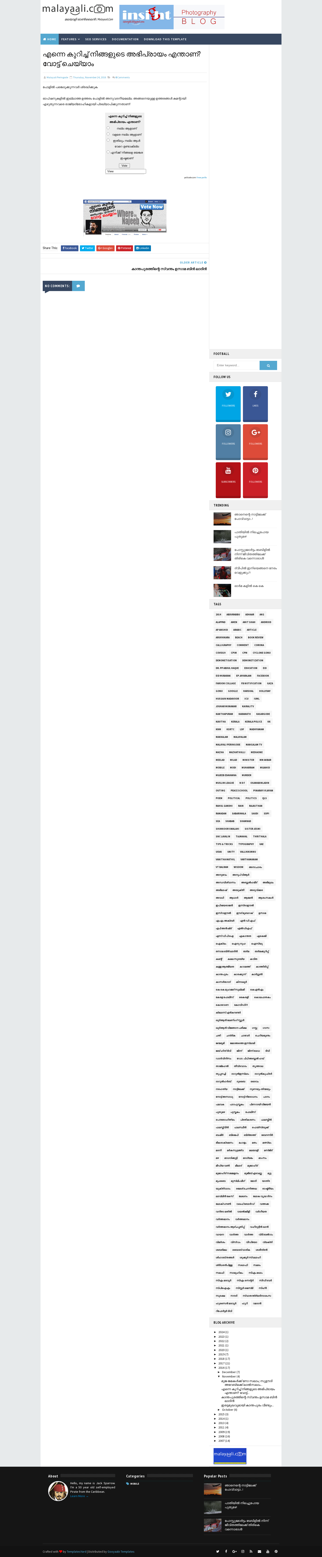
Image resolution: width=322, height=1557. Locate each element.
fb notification (251, 683)
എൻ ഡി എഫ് (247, 920)
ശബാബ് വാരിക (241, 1249)
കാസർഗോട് (223, 981)
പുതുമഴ (220, 1112)
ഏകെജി (261, 935)
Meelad (220, 759)
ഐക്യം (221, 943)
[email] (259, 1551)
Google (233, 691)
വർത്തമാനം (242, 1219)
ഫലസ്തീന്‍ (266, 1119)
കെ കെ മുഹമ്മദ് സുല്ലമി (230, 989)
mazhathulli (237, 752)
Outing (220, 790)
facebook (263, 675)
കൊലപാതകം (262, 997)
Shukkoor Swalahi (227, 828)
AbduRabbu (233, 614)
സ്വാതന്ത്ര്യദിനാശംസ (257, 1295)
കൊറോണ (222, 1004)
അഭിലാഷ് (221, 890)
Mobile (220, 767)
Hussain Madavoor (227, 698)
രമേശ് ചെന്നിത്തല (246, 1188)
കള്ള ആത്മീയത (225, 966)
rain (241, 805)
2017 (221, 1363)
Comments (122, 77)
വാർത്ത (248, 1234)
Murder (246, 775)
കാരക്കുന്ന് (240, 974)
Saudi (254, 813)
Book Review (255, 637)
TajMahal (242, 836)
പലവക (220, 1104)
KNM (218, 729)
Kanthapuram (224, 714)
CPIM (234, 652)
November (229, 1376)
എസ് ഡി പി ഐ (225, 935)
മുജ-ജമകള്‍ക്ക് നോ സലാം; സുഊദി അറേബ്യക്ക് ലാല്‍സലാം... (246, 1383)
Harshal (248, 691)
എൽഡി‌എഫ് (244, 928)
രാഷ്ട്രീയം (268, 1188)
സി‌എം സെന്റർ (245, 1280)
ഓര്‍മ (246, 951)
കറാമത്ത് (245, 966)
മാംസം (262, 1157)
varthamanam (249, 859)
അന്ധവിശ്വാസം (226, 882)
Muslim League (225, 782)
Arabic (237, 629)
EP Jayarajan (243, 675)
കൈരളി (244, 997)
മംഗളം (242, 1142)
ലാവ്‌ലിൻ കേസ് (224, 1196)
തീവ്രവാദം (240, 1066)
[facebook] (226, 1551)
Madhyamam (256, 729)
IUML (257, 698)
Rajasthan (255, 805)
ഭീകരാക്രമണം (224, 1142)
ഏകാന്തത (245, 935)
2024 (221, 1332)
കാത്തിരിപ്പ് (262, 966)
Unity (231, 851)
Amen (234, 622)
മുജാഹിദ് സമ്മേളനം (227, 1173)
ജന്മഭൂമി (220, 1043)
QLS (264, 798)
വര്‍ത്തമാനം (223, 1219)
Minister (248, 759)
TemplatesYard (76, 1552)
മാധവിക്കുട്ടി (230, 1157)
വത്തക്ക (264, 1203)
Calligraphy (223, 645)
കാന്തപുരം (222, 974)
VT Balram (222, 867)
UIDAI (219, 851)
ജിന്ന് (239, 1050)
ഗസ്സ (254, 1027)
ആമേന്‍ (248, 897)
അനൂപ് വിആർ (240, 874)
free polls (201, 177)
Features (69, 39)
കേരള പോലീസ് (225, 997)
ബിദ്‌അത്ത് (250, 1134)
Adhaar (249, 614)
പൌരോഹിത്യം (225, 1119)
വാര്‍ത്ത (234, 1234)
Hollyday (265, 691)
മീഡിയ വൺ (223, 1165)
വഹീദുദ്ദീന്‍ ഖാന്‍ (259, 1226)
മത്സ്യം (266, 1142)
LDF (242, 729)
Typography (246, 844)
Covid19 (220, 652)
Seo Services (96, 39)
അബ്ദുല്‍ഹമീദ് (249, 882)
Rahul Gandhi (224, 805)
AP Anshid (222, 629)
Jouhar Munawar (226, 706)
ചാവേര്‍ (245, 1035)
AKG (262, 614)
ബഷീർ (219, 1134)
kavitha (221, 721)
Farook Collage (226, 683)
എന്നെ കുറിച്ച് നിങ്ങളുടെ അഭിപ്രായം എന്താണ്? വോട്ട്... (248, 1391)
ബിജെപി (233, 1134)
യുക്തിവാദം (223, 1188)
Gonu (219, 691)
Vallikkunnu (248, 851)
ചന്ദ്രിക (230, 1035)
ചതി (218, 1035)
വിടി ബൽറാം (266, 1234)
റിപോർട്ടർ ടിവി (224, 1311)
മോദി (253, 1180)
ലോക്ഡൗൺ (223, 1203)
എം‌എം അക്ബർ (225, 920)
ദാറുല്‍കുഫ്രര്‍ (263, 1073)
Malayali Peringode (228, 744)
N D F (242, 782)
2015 (221, 1414)
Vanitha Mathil (225, 859)
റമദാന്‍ (257, 1303)
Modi (233, 767)
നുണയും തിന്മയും (260, 1089)
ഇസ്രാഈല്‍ (246, 905)
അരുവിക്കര (256, 890)
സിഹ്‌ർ (263, 1288)
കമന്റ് (219, 958)
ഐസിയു (257, 943)
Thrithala (259, 836)
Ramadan (221, 813)
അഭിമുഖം (268, 882)
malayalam (240, 736)
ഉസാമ (262, 913)
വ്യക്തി (267, 1242)
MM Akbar (265, 759)
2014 (218, 614)
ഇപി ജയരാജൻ (224, 905)
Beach (238, 637)
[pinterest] (276, 1551)
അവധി (220, 897)
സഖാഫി (243, 1265)
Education (250, 668)
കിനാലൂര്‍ (241, 981)
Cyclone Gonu (262, 652)
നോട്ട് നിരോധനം (248, 1096)
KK (269, 721)
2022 (221, 1341)
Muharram (248, 767)
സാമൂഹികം (236, 1272)
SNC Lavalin (223, 836)
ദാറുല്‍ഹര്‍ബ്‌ (223, 1081)
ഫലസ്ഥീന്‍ (240, 1127)
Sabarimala (239, 813)
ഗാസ (266, 1027)
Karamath (245, 714)
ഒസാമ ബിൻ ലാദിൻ (227, 951)
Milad (233, 759)
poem (219, 798)
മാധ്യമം (248, 1157)
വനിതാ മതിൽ (224, 1211)
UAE (261, 844)
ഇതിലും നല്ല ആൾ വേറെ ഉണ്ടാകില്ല (126, 143)
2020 (221, 1350)
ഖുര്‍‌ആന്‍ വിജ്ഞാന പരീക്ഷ (231, 1027)
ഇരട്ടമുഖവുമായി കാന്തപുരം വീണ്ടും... (247, 1405)
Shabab (229, 821)
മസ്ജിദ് (268, 1150)
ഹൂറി (245, 1303)
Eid (265, 668)
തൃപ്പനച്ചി (221, 1073)
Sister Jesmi (252, 828)
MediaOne (257, 752)
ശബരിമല (221, 1249)
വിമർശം (220, 1242)
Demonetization (252, 660)
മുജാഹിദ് (252, 1165)
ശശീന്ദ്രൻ (261, 1249)
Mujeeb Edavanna (226, 775)
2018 (221, 1359)
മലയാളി (253, 1150)
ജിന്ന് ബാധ (254, 1050)
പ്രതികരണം (247, 1119)
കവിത (253, 958)
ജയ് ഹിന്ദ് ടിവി (223, 1050)
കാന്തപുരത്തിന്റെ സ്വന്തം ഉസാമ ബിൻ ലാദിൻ (249, 1399)
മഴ (217, 1157)
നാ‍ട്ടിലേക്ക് (238, 1089)
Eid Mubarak (223, 675)
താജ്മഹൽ (222, 1066)
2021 (221, 1345)
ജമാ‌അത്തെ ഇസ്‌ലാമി (242, 1043)
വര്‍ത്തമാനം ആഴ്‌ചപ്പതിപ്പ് (230, 1226)
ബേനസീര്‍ (267, 1134)
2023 (221, 1337)
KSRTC (230, 729)
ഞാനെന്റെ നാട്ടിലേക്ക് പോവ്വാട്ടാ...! (250, 516)
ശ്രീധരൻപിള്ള (224, 1265)
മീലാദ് (238, 1165)
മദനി (218, 1150)
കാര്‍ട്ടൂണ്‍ (256, 974)
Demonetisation (226, 660)
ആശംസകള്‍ (265, 897)
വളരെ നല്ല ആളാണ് (126, 134)
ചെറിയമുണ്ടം (262, 1035)
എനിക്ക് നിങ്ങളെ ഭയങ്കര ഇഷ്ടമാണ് (126, 155)
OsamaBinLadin (259, 782)
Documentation (125, 39)
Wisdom (238, 867)
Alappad (220, 622)
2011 (221, 1427)
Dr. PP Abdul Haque (227, 668)
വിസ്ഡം (236, 1242)
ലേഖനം (243, 1196)
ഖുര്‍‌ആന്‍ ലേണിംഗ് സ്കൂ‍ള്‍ (230, 1020)
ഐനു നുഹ (239, 943)
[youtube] (267, 1551)
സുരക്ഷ (220, 1295)
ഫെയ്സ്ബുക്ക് (260, 1127)
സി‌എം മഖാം (256, 1272)
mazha (220, 752)
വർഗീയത (261, 1211)
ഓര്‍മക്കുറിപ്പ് (262, 951)
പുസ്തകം (235, 1112)
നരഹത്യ (221, 1089)
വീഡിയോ (251, 1242)
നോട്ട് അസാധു (224, 1096)
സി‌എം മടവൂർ (223, 1280)
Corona (259, 645)
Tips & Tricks (224, 844)
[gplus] (234, 1551)
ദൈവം (255, 1081)
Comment (243, 645)
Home (51, 39)
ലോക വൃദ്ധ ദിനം (262, 1196)
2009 (221, 1432)
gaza (270, 683)
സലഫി (220, 1272)
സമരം (257, 1265)
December (229, 1372)
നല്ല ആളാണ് (127, 128)
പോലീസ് (250, 1112)
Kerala (235, 721)
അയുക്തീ (238, 890)
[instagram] (242, 1551)
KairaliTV (248, 706)
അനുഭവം (221, 874)
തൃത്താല (257, 1066)
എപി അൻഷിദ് (224, 928)
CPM (244, 652)
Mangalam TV (254, 744)
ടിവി (267, 1050)
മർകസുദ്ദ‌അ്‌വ (235, 1150)
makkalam (222, 736)
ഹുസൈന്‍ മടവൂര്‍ (226, 1303)
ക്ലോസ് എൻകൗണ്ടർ (228, 1012)
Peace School (239, 790)
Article (252, 629)
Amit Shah (249, 622)
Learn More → (79, 1496)
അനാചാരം (255, 867)
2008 (221, 1436)
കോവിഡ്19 (241, 1004)
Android (266, 622)
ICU (246, 698)
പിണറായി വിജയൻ (260, 1104)
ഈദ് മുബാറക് (244, 913)
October (228, 1410)
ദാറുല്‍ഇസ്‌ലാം (240, 1073)
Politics (251, 798)
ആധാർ (233, 897)
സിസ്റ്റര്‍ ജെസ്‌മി (244, 1288)
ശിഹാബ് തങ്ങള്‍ (225, 1257)
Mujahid (265, 767)
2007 (221, 1441)
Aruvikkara (223, 637)
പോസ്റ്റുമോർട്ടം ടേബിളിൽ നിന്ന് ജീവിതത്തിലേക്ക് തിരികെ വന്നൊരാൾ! (252, 554)
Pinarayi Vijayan (263, 790)
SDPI (266, 813)
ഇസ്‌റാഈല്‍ (223, 913)
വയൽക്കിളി (243, 1211)
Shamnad (245, 821)
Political (234, 798)
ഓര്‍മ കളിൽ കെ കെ (249, 586)
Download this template (165, 39)
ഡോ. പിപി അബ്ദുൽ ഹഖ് (250, 1058)
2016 (221, 1368)
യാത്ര (266, 1180)
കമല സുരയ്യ (236, 958)
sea (218, 821)
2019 (221, 1354)
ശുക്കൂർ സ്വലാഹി (250, 1257)
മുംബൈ (220, 1180)
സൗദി (233, 1295)
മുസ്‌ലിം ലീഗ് (238, 1180)
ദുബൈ (241, 1081)
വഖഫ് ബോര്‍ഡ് (245, 1203)
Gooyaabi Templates (121, 1552)
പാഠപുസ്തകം (237, 1104)
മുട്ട (269, 1173)
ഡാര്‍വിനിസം (223, 1058)
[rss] (251, 1551)
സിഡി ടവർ (265, 1280)
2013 (221, 1423)
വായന (220, 1234)
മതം (254, 1142)
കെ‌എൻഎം (257, 989)
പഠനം (266, 1096)
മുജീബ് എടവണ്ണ (253, 1173)
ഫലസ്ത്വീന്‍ (222, 1127)
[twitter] (217, 1551)
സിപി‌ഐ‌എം (223, 1288)
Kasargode (263, 714)
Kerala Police (253, 721)
